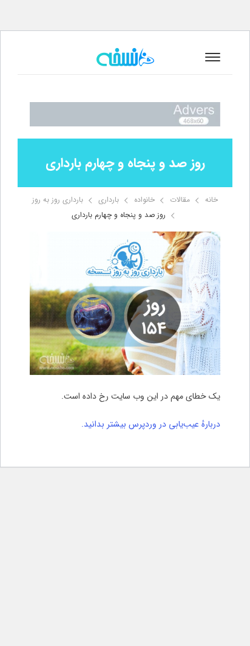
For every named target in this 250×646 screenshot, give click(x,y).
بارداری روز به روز (57, 199)
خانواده (144, 199)
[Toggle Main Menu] (212, 57)
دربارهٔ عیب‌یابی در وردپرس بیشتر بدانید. (150, 424)
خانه (211, 199)
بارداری (108, 199)
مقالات (180, 199)
